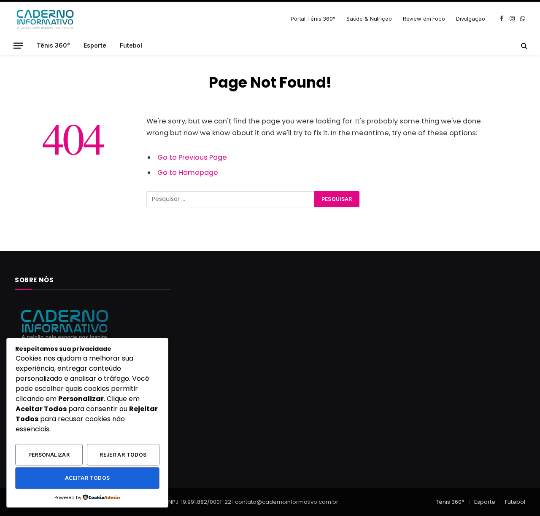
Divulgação (470, 18)
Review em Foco (424, 18)
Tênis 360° (53, 45)
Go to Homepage (187, 172)
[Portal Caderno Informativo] (44, 19)
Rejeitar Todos (123, 455)
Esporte (95, 45)
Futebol (131, 45)
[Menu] (18, 45)
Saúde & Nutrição (369, 18)
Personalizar (49, 455)
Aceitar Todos (87, 478)
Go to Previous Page (192, 157)
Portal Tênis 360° (313, 18)
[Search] (523, 45)
